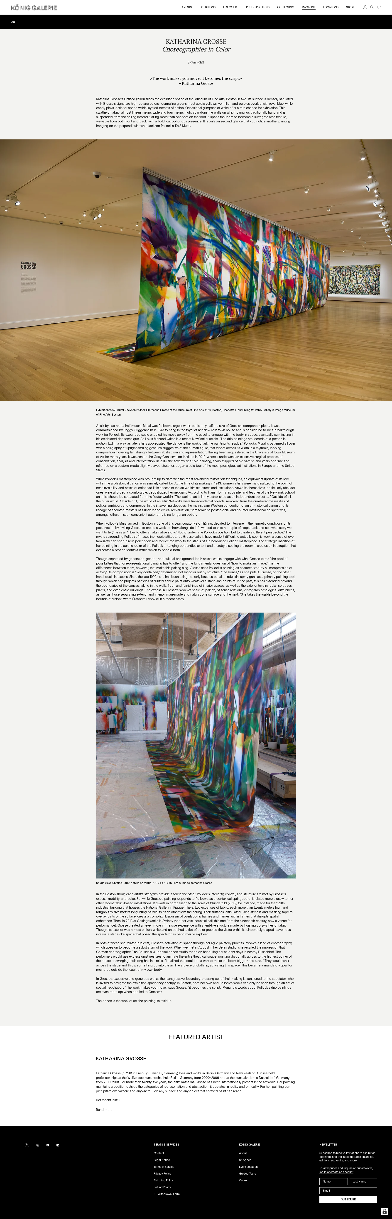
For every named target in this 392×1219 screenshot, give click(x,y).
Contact (159, 1153)
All (13, 21)
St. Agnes (245, 1160)
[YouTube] (48, 1145)
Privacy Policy (162, 1173)
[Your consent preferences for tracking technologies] (384, 1211)
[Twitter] (27, 1144)
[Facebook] (16, 1145)
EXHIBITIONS (207, 7)
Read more (104, 1110)
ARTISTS (187, 7)
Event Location (248, 1166)
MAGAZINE (309, 7)
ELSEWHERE (230, 7)
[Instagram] (38, 1145)
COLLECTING (285, 7)
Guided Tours (247, 1173)
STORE (350, 7)
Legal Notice (162, 1160)
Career (243, 1180)
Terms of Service (164, 1166)
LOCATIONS (330, 7)
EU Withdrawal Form (167, 1194)
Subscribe (348, 1199)
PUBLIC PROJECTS (258, 7)
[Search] (372, 7)
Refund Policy (162, 1187)
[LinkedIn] (57, 1145)
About (243, 1153)
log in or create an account (336, 1172)
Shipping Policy (164, 1180)
